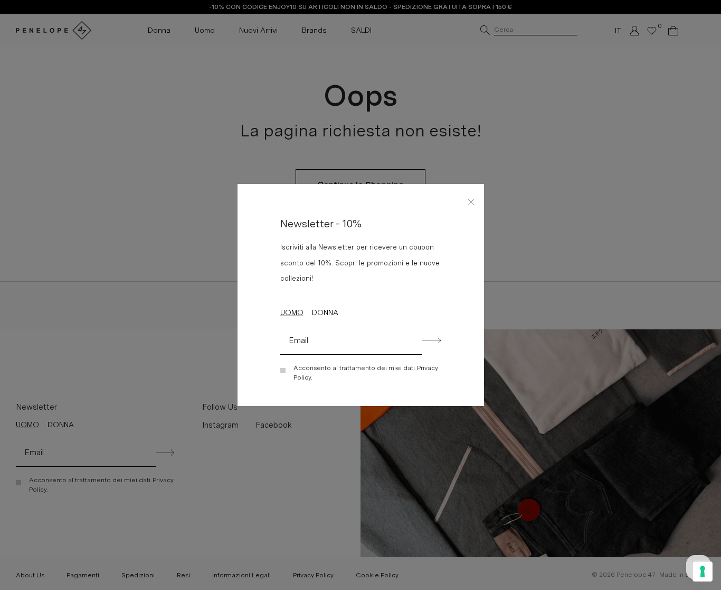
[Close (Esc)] (471, 200)
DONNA (325, 312)
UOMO (291, 312)
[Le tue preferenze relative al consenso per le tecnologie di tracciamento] (702, 571)
